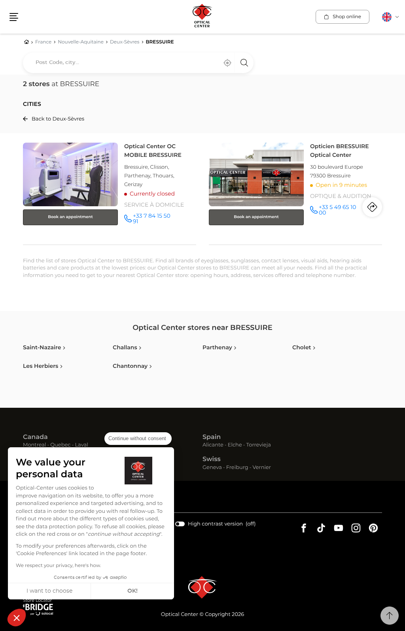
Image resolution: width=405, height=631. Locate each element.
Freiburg (237, 468)
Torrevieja (258, 445)
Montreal (34, 445)
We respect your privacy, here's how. (58, 565)
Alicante (212, 445)
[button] (16, 617)
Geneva (212, 468)
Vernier (261, 468)
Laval (81, 445)
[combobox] (138, 63)
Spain (211, 437)
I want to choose (49, 591)
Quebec (60, 445)
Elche (235, 445)
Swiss (211, 459)
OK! (132, 591)
